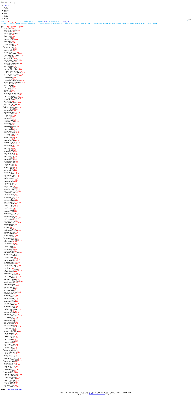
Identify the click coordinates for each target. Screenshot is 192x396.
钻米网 (8, 389)
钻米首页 (6, 5)
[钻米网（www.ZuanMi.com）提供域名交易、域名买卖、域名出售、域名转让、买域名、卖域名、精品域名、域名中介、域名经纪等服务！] (1, 1)
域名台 (12, 389)
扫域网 (16, 389)
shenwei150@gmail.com (65, 21)
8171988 (44, 21)
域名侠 (20, 389)
